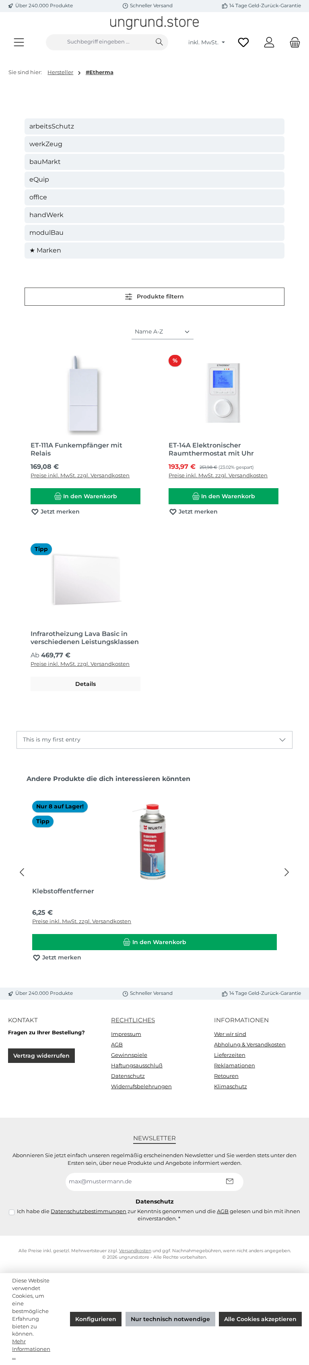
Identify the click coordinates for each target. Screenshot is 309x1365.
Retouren (226, 1076)
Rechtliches (133, 1020)
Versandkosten (135, 1250)
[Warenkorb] (292, 42)
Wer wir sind (230, 1034)
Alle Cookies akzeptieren (260, 1319)
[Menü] (19, 42)
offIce (38, 197)
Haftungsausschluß (137, 1066)
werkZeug (45, 144)
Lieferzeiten (229, 1055)
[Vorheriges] (22, 872)
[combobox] (98, 42)
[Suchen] (159, 42)
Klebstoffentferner (63, 891)
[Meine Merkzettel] (243, 42)
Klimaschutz (230, 1086)
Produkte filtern (159, 296)
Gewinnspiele (129, 1055)
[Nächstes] (286, 872)
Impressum (126, 1034)
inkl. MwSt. (204, 42)
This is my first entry (51, 739)
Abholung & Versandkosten (250, 1045)
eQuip (39, 179)
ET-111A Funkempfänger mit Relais (76, 449)
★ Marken (45, 250)
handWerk (46, 215)
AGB (117, 1045)
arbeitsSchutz (51, 126)
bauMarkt (45, 162)
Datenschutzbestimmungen (88, 1211)
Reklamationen (234, 1066)
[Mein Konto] (269, 42)
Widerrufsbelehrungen (141, 1086)
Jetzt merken (59, 511)
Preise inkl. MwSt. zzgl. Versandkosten (80, 475)
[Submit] (229, 1182)
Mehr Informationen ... (31, 1349)
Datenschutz (128, 1076)
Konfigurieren (95, 1319)
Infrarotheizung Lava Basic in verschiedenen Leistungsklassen (85, 638)
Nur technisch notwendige (170, 1319)
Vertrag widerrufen (41, 1055)
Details (85, 684)
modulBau (46, 232)
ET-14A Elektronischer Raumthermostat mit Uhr (211, 449)
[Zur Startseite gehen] (154, 23)
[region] (154, 872)
